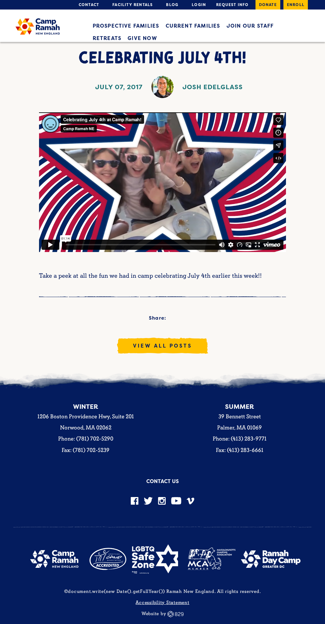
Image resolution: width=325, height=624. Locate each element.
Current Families (193, 25)
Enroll (295, 4)
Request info (232, 4)
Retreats (107, 38)
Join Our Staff (250, 25)
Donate (268, 4)
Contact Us (162, 481)
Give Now (142, 38)
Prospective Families (126, 25)
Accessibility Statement (162, 603)
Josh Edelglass (212, 87)
